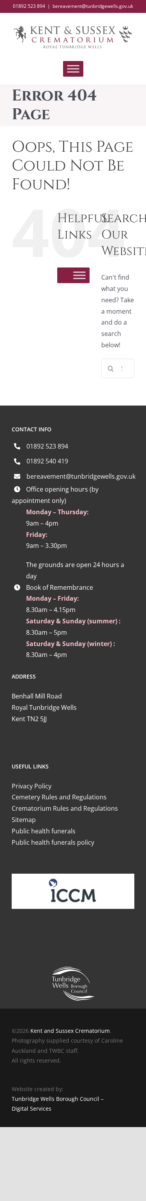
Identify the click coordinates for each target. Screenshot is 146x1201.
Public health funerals (44, 831)
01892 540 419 (47, 461)
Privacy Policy (31, 786)
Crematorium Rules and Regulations (65, 808)
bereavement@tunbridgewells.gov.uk (93, 6)
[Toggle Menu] (73, 69)
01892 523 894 (47, 446)
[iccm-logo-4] (73, 876)
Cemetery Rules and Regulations (59, 797)
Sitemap (24, 819)
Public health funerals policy (53, 842)
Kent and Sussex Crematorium (70, 1030)
